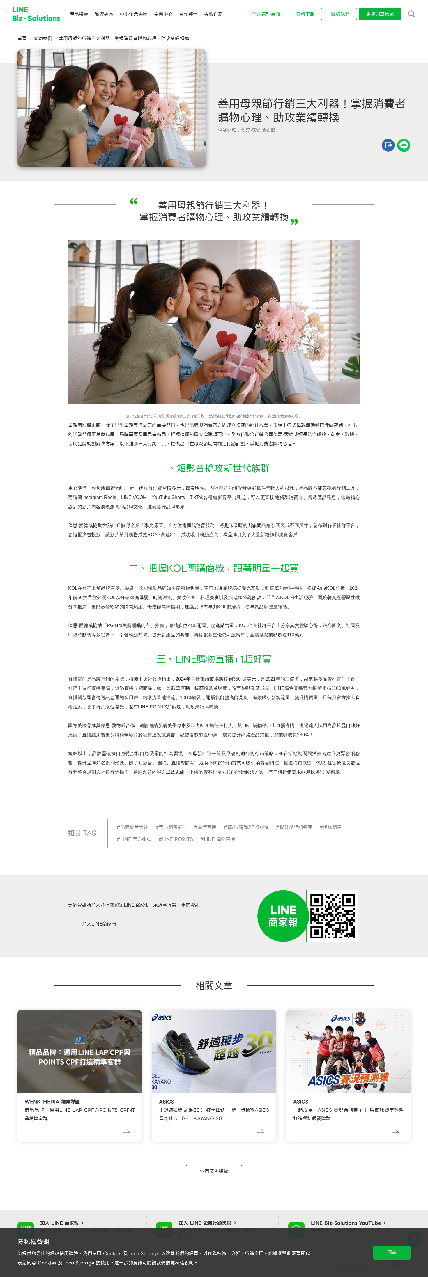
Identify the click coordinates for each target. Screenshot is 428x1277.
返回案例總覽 (214, 1171)
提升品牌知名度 (296, 827)
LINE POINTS (177, 839)
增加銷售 (332, 827)
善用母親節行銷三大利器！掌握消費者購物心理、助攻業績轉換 (124, 38)
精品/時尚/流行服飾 (248, 827)
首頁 (22, 38)
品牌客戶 (207, 827)
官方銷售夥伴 (173, 827)
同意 (392, 1252)
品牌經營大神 (134, 827)
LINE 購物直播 (219, 839)
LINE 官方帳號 (135, 839)
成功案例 (42, 38)
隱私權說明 (182, 1263)
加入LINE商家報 (99, 924)
